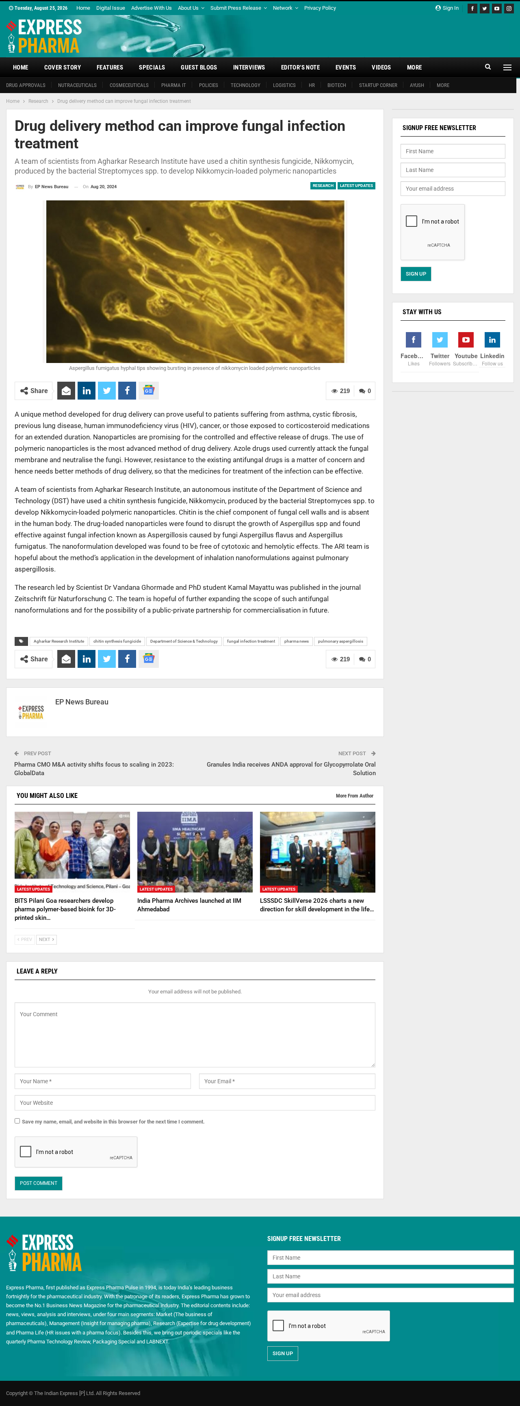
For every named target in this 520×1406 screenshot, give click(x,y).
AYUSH (417, 85)
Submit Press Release (235, 8)
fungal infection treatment (251, 641)
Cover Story (62, 67)
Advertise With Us (151, 8)
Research (323, 185)
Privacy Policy (320, 8)
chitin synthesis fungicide (117, 641)
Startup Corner (378, 85)
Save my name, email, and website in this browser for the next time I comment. (113, 1122)
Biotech (336, 85)
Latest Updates (356, 185)
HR (312, 85)
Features (110, 67)
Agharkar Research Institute (59, 641)
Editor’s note (300, 67)
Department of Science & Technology (184, 641)
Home (83, 8)
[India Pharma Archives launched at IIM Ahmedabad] (195, 852)
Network (282, 8)
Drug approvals (26, 85)
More (414, 67)
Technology (245, 85)
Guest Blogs (199, 67)
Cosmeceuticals (129, 85)
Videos (381, 67)
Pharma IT (173, 85)
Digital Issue (110, 8)
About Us (188, 8)
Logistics (284, 85)
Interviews (249, 67)
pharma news (296, 641)
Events (346, 67)
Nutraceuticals (77, 85)
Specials (152, 67)
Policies (208, 85)
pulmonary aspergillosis (340, 641)
